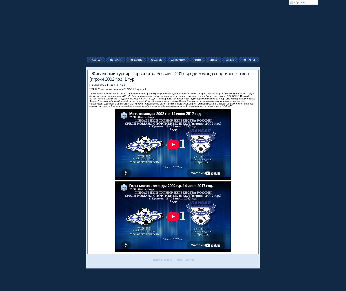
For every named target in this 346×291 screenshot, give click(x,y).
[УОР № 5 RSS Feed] (89, 265)
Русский (300, 2)
